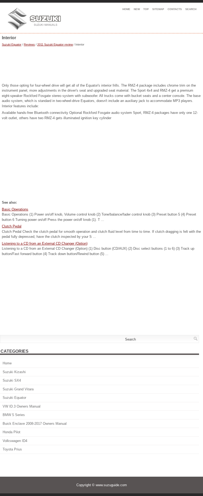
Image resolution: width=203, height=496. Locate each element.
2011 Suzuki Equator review (55, 44)
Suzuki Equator (11, 44)
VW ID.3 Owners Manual (21, 406)
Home (126, 9)
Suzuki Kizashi (14, 372)
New (137, 9)
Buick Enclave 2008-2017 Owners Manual (35, 424)
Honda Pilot (11, 432)
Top (146, 9)
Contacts (175, 9)
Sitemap (158, 9)
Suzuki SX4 (12, 380)
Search (190, 9)
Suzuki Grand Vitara (18, 389)
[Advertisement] (101, 65)
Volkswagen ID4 (15, 441)
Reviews (29, 44)
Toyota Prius (12, 449)
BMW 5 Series (14, 415)
